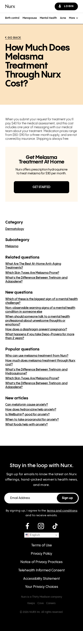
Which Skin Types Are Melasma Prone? (32, 272)
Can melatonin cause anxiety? (26, 404)
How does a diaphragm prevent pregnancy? (36, 329)
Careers (51, 603)
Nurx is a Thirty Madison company (41, 597)
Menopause (30, 18)
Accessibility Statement (41, 579)
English (34, 535)
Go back (14, 37)
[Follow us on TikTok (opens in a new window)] (55, 526)
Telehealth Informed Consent (41, 570)
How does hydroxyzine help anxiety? (30, 409)
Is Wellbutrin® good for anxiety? (27, 414)
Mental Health (48, 18)
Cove (40, 603)
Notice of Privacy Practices (41, 562)
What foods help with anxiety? (26, 424)
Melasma (11, 246)
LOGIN (69, 6)
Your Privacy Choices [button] (41, 587)
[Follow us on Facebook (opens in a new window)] (27, 526)
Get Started (41, 187)
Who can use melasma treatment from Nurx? (36, 355)
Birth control (12, 18)
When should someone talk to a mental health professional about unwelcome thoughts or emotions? (37, 320)
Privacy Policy (41, 554)
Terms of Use (41, 545)
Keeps (31, 603)
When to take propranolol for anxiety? (32, 419)
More (72, 18)
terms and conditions (62, 510)
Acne (63, 18)
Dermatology (14, 229)
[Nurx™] (10, 6)
